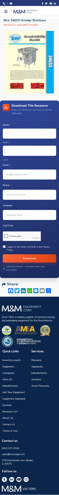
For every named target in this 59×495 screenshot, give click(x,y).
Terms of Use (10, 431)
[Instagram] (26, 479)
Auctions (36, 379)
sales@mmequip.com (13, 454)
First (6, 142)
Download (29, 258)
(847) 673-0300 (10, 448)
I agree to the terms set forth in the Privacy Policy (28, 248)
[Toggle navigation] (5, 11)
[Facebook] (4, 479)
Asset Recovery (40, 386)
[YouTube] (18, 479)
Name (7, 125)
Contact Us (8, 424)
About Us (7, 418)
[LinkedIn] (11, 479)
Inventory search (11, 360)
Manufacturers (39, 373)
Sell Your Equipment (13, 392)
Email (7, 165)
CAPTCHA (8, 225)
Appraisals (37, 366)
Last (5, 160)
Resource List (10, 411)
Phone (7, 185)
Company (7, 205)
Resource (36, 360)
